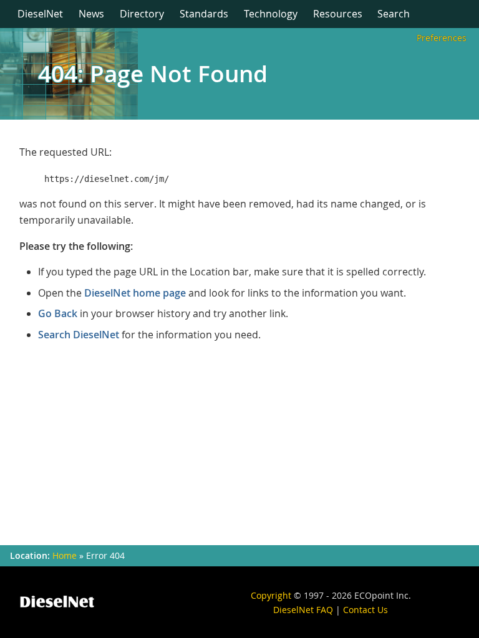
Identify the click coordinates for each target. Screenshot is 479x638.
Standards (204, 14)
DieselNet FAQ (303, 610)
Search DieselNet (78, 334)
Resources (337, 14)
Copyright (271, 595)
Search (393, 14)
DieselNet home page (135, 293)
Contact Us (365, 610)
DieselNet (40, 14)
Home (64, 555)
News (91, 14)
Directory (142, 14)
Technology (271, 14)
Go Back (57, 313)
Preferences (442, 38)
